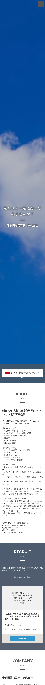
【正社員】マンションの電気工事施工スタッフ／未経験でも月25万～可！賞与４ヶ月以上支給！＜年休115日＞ (22, 616)
